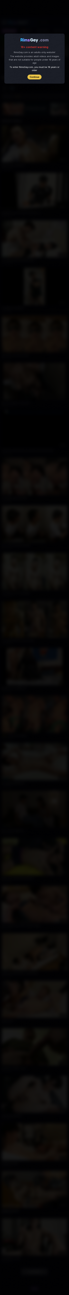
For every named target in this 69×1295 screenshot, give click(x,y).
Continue (34, 77)
